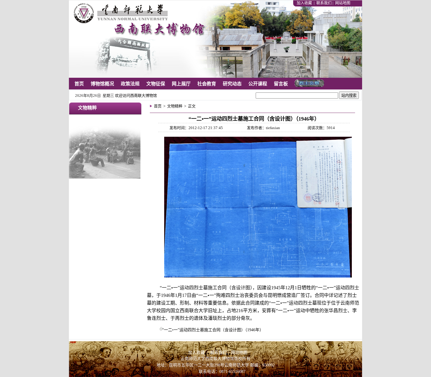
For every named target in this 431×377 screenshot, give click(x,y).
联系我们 (324, 3)
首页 (158, 106)
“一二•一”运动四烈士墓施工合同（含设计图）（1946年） (213, 330)
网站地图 (342, 3)
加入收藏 (305, 3)
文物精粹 (174, 106)
